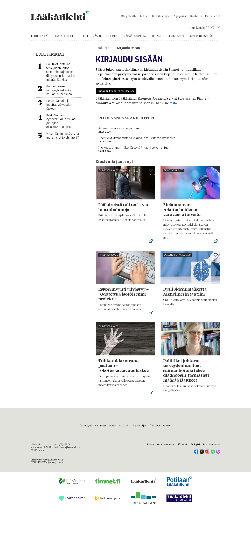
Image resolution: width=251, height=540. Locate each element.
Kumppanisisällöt (201, 36)
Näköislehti (124, 425)
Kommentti (170, 326)
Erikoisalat (177, 36)
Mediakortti (100, 425)
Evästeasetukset (211, 444)
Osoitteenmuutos (166, 444)
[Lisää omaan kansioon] (151, 171)
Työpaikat (180, 16)
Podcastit (157, 36)
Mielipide (112, 36)
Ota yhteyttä (128, 16)
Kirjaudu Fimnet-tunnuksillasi (116, 91)
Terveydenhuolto (64, 36)
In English (195, 444)
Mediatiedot (212, 16)
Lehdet (144, 16)
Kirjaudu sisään (128, 48)
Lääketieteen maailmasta (177, 254)
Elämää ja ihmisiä (134, 36)
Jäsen (97, 36)
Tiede (84, 36)
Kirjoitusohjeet (161, 16)
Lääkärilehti (105, 48)
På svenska (183, 444)
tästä (173, 103)
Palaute (151, 444)
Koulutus (195, 16)
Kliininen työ (39, 36)
